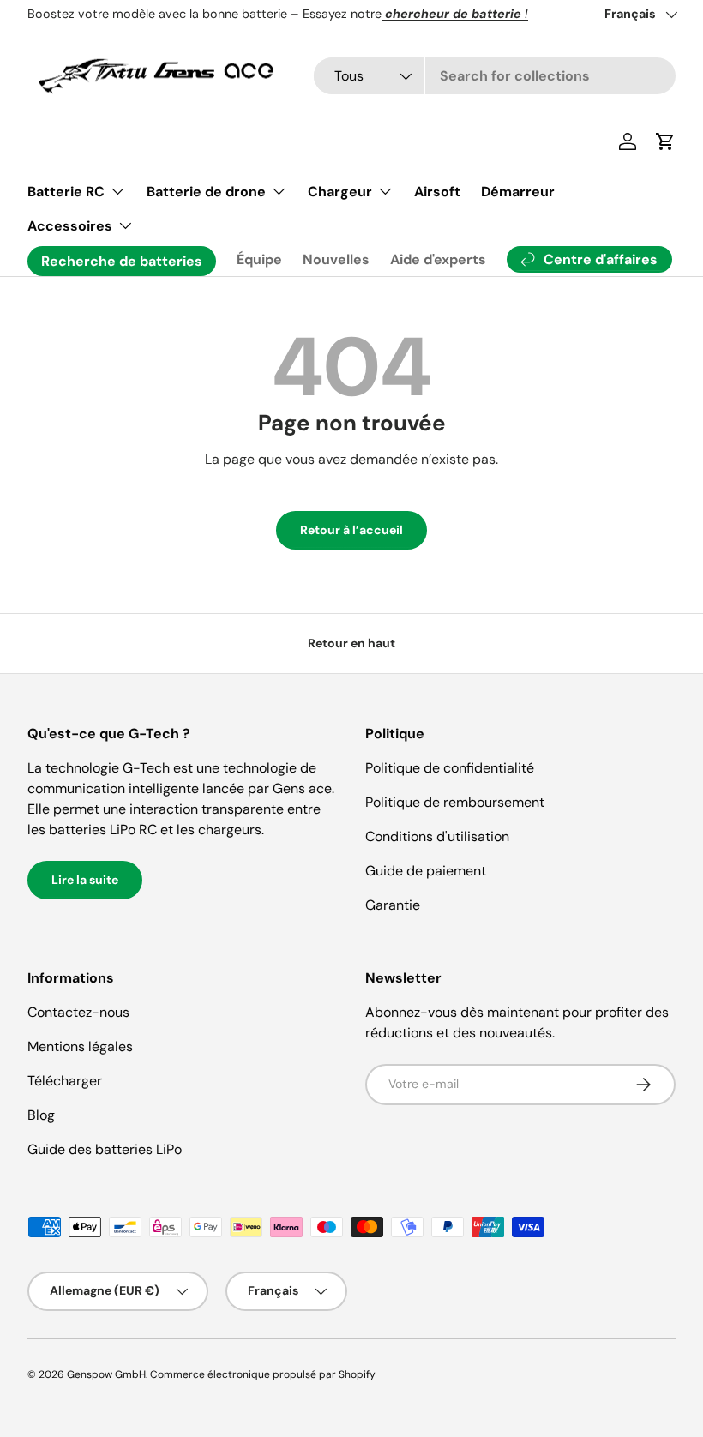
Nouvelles (336, 259)
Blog (41, 1115)
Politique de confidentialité (449, 768)
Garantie (392, 905)
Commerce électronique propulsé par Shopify (263, 1374)
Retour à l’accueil (351, 530)
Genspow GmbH (106, 1374)
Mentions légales (80, 1046)
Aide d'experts (438, 259)
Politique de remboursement (454, 802)
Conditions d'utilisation (437, 836)
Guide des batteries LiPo (104, 1149)
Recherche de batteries (121, 261)
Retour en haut (351, 643)
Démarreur (518, 192)
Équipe (259, 259)
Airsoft (437, 192)
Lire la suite (84, 879)
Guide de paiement (425, 871)
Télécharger (64, 1081)
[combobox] (495, 75)
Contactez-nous (78, 1012)
